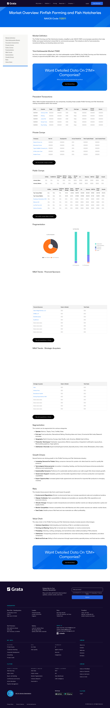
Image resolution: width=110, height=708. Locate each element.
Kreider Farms (36, 154)
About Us (82, 645)
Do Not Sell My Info (31, 704)
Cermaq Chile (44, 112)
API (56, 673)
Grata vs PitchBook (85, 668)
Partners (82, 653)
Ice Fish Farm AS (37, 205)
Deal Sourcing (10, 670)
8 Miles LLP (36, 313)
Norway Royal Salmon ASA (40, 396)
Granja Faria (44, 122)
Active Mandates (11, 681)
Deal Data (33, 670)
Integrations (58, 654)
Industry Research (35, 678)
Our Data (33, 647)
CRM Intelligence (59, 678)
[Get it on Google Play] (68, 694)
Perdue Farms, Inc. (37, 142)
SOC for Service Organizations (23, 693)
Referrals (82, 650)
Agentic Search (59, 649)
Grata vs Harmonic (84, 674)
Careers (82, 647)
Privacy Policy (94, 592)
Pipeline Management (12, 684)
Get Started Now (70, 84)
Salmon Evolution (37, 208)
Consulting (10, 654)
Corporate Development (13, 652)
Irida (34, 387)
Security (57, 652)
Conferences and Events (13, 678)
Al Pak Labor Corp (37, 151)
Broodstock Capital (38, 393)
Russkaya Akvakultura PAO (40, 199)
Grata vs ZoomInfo (84, 671)
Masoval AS (36, 202)
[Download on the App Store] (59, 694)
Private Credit (10, 657)
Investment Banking (12, 649)
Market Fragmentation (37, 676)
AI (55, 647)
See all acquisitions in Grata (43, 340)
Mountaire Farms (37, 145)
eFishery (43, 115)
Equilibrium (36, 319)
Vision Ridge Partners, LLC (39, 310)
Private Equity (10, 647)
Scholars (82, 655)
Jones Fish (43, 118)
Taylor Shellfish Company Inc (40, 148)
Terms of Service (20, 704)
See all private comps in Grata (44, 162)
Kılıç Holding (44, 125)
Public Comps (34, 673)
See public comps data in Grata (44, 216)
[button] (39, 3)
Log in (81, 693)
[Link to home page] (15, 593)
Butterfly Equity (37, 316)
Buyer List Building (12, 676)
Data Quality (34, 649)
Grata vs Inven (83, 676)
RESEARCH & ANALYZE (36, 668)
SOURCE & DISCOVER (12, 668)
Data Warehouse (59, 676)
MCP (56, 670)
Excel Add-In (34, 681)
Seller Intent (10, 673)
